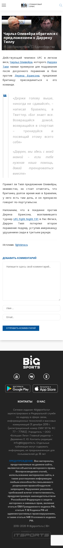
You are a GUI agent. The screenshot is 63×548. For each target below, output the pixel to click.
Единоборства (45, 46)
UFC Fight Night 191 (26, 219)
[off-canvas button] (4, 5)
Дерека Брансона (27, 75)
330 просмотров (18, 46)
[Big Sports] (31, 5)
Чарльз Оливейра (21, 62)
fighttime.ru (21, 245)
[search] (60, 5)
